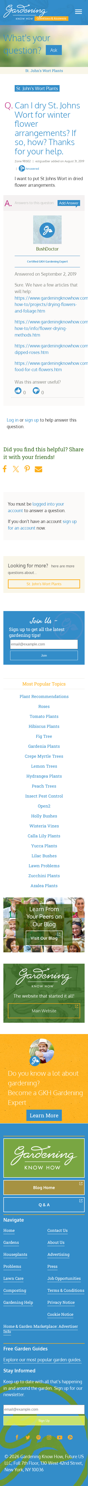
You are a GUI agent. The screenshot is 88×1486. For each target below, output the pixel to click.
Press (52, 1266)
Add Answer (69, 203)
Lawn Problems (44, 865)
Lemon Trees (44, 766)
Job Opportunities (64, 1278)
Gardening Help (18, 1302)
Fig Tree (44, 736)
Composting (14, 1290)
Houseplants (15, 1254)
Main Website (44, 1010)
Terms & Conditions (65, 1290)
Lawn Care (13, 1278)
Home (9, 1230)
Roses (44, 706)
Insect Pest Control (44, 796)
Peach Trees (44, 786)
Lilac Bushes (44, 855)
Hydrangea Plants (44, 776)
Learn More (44, 1115)
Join (44, 655)
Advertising (58, 1254)
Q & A (44, 1204)
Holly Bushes (44, 816)
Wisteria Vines (44, 826)
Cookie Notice (60, 1314)
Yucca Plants (44, 845)
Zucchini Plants (44, 875)
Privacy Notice (61, 1302)
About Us (56, 1242)
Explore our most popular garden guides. (42, 1359)
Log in (13, 420)
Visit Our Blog (44, 938)
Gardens (11, 1242)
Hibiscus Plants (44, 726)
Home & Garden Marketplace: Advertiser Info (40, 1329)
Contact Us (57, 1230)
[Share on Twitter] (15, 469)
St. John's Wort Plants (44, 70)
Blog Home (44, 1187)
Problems (12, 1266)
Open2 (44, 806)
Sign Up (44, 1420)
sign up (32, 420)
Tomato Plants (44, 716)
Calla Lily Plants (44, 836)
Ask (53, 50)
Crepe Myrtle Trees (44, 756)
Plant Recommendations (44, 696)
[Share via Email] (38, 469)
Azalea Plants (44, 885)
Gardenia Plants (44, 746)
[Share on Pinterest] (27, 469)
